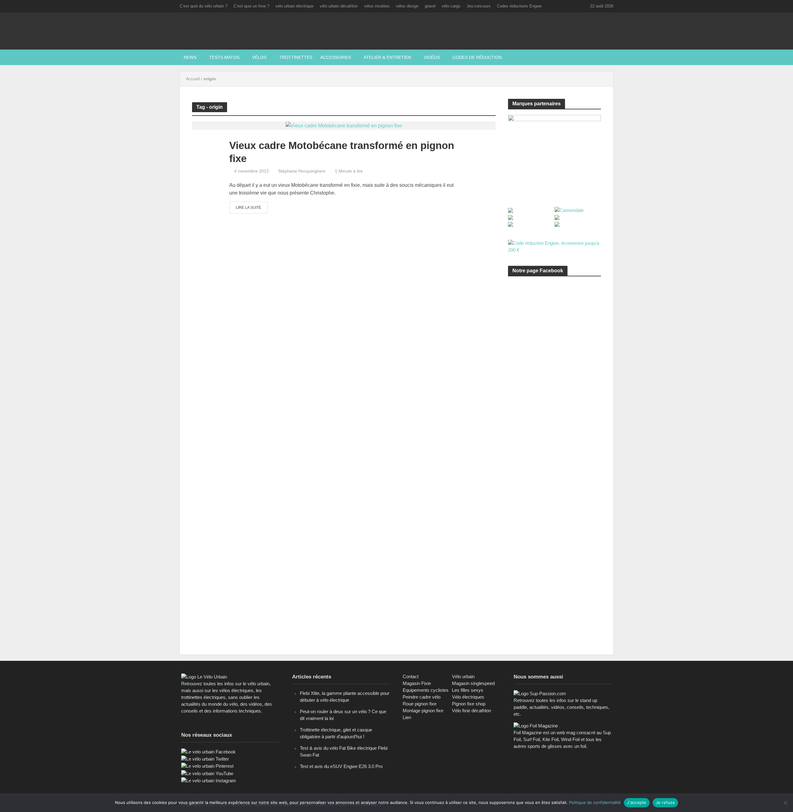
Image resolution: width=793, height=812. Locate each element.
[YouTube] (207, 773)
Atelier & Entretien (387, 57)
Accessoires (335, 57)
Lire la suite (248, 207)
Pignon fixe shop (468, 703)
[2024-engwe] (554, 154)
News (190, 57)
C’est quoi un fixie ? (251, 6)
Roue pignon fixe (419, 703)
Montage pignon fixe (423, 710)
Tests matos (224, 57)
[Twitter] (205, 758)
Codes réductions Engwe (519, 6)
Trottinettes (295, 57)
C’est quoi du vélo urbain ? (203, 6)
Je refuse (665, 802)
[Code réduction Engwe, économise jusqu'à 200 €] (554, 246)
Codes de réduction (477, 57)
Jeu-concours (479, 6)
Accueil (193, 78)
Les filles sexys (467, 690)
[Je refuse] (785, 803)
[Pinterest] (207, 765)
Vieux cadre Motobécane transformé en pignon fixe (341, 152)
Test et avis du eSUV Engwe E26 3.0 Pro (341, 766)
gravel (430, 6)
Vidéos (432, 57)
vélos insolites (377, 6)
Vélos (259, 57)
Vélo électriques (468, 697)
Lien (407, 717)
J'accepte (636, 802)
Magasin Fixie (417, 683)
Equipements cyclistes (426, 690)
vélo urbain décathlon (339, 6)
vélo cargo (451, 6)
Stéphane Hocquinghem (302, 171)
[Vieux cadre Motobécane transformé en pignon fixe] (344, 125)
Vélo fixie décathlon (471, 710)
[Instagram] (208, 780)
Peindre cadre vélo (421, 697)
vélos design (407, 6)
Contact (410, 676)
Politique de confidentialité (595, 802)
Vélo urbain (463, 676)
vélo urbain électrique (294, 6)
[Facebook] (208, 751)
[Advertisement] (554, 340)
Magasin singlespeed (473, 683)
